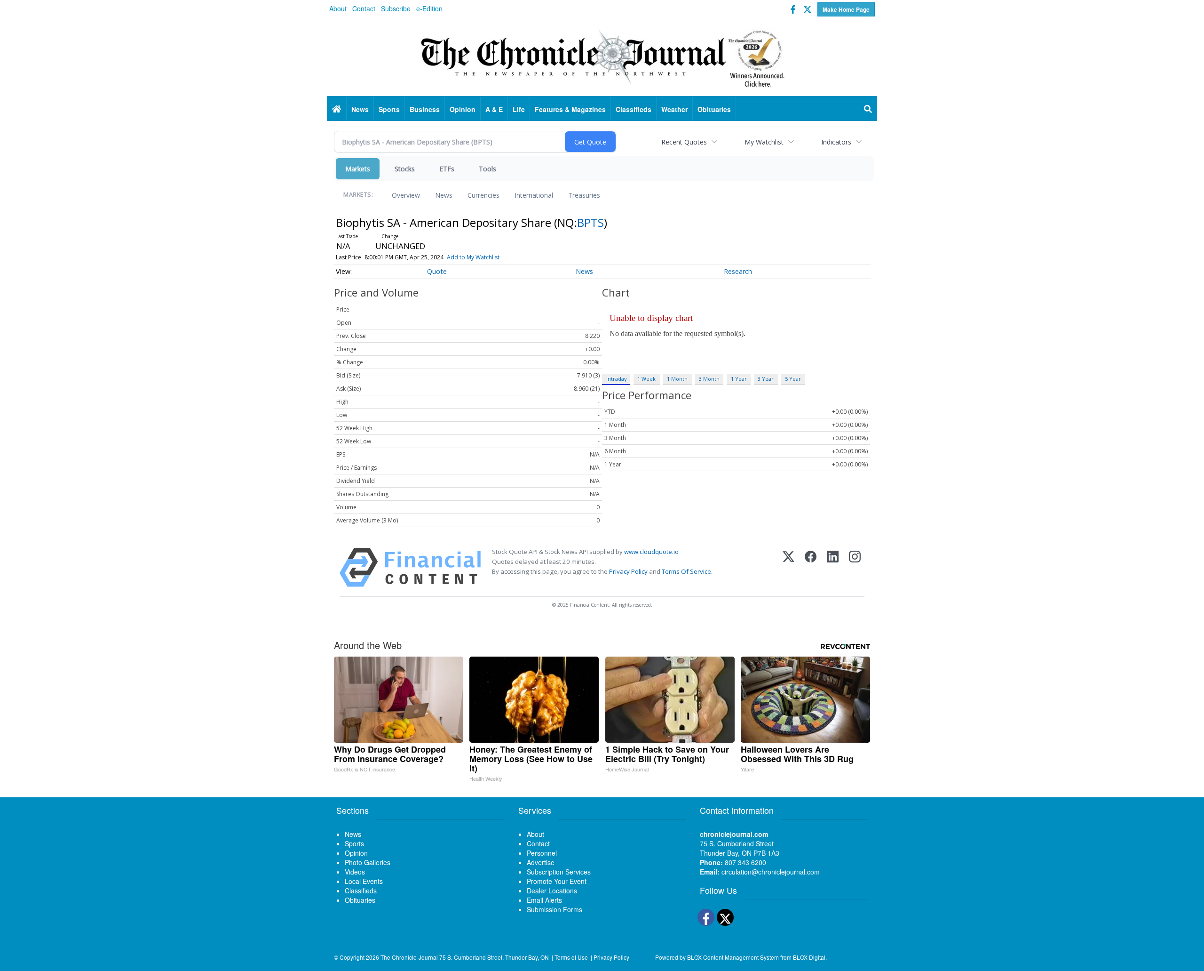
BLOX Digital (809, 957)
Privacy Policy (628, 571)
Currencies (483, 195)
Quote (437, 271)
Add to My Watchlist (473, 257)
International (534, 195)
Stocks (405, 168)
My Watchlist (764, 141)
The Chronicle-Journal (409, 957)
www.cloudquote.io (651, 551)
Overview (406, 195)
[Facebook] (810, 567)
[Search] (868, 109)
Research (738, 271)
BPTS (590, 222)
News (443, 195)
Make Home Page (846, 9)
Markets (357, 168)
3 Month (709, 378)
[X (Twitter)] (788, 567)
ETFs (446, 168)
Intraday (616, 378)
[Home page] (602, 57)
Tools (487, 168)
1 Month (677, 378)
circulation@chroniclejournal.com (770, 871)
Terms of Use (571, 957)
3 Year (766, 378)
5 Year (793, 378)
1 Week (646, 378)
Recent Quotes (684, 141)
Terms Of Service (686, 571)
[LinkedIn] (832, 567)
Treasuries (584, 195)
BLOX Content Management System (733, 957)
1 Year (739, 378)
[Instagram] (854, 567)
